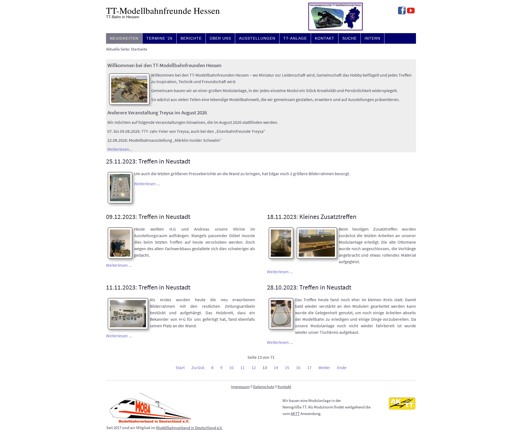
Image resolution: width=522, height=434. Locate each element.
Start (180, 367)
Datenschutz (263, 386)
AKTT (295, 413)
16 (298, 367)
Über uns (220, 38)
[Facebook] (402, 11)
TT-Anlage (295, 38)
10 (231, 367)
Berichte (191, 38)
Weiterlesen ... (147, 183)
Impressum (240, 386)
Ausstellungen (257, 38)
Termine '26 (159, 38)
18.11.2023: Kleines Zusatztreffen (311, 216)
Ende (341, 367)
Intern (372, 38)
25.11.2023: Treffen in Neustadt (148, 161)
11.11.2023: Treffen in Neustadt (148, 287)
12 (253, 367)
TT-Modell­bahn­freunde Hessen (163, 10)
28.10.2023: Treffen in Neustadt (309, 287)
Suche (349, 38)
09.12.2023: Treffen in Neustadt (148, 216)
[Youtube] (411, 11)
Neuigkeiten (124, 38)
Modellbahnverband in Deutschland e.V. (189, 427)
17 (309, 367)
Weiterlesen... (119, 149)
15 (287, 367)
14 (276, 367)
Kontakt (324, 38)
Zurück (197, 367)
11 (242, 367)
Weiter (324, 367)
